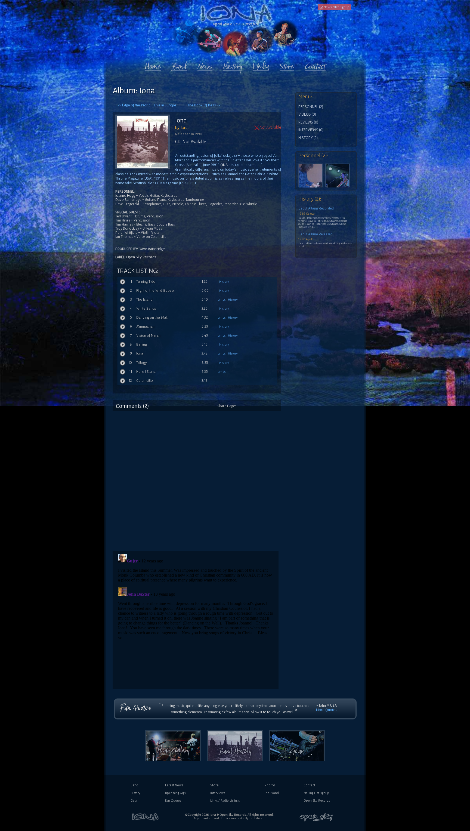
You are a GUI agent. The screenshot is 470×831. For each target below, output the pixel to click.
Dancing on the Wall (152, 317)
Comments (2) (132, 405)
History (224, 281)
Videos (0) (307, 114)
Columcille (144, 380)
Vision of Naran (148, 335)
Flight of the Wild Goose (155, 290)
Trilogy (141, 362)
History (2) (308, 138)
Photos (269, 785)
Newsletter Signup (336, 7)
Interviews (217, 793)
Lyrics (221, 299)
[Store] (287, 65)
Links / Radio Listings (225, 800)
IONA (223, 164)
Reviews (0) (308, 122)
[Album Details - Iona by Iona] (145, 142)
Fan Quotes (173, 800)
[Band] (179, 65)
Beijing (141, 344)
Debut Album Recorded (316, 208)
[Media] (261, 65)
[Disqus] (200, 479)
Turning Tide (145, 281)
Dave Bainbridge (128, 199)
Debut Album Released (315, 234)
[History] (232, 65)
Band (134, 785)
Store (214, 785)
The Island (144, 299)
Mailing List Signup (316, 793)
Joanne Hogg (125, 195)
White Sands (146, 308)
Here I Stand (146, 371)
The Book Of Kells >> (203, 105)
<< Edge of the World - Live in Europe (147, 105)
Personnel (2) (310, 106)
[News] (204, 65)
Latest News (174, 785)
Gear (134, 800)
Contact (309, 785)
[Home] (153, 65)
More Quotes (326, 709)
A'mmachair (145, 326)
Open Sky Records (141, 257)
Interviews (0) (310, 130)
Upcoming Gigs (175, 793)
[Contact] (315, 65)
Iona (181, 120)
